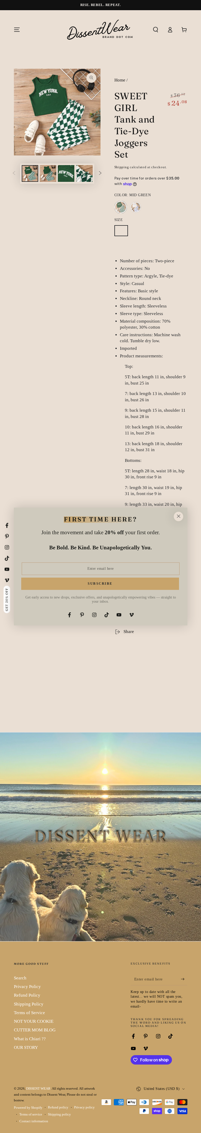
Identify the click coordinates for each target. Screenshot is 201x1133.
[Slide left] (14, 173)
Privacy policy (84, 1107)
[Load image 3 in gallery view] (66, 173)
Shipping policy (59, 1114)
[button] (155, 30)
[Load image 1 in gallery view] (30, 173)
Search (20, 977)
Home (119, 80)
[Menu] (17, 30)
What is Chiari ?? (30, 1038)
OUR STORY (26, 1047)
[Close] (178, 516)
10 (167, 232)
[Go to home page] (100, 29)
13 (123, 246)
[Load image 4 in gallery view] (84, 173)
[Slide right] (100, 173)
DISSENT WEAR (38, 1088)
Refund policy (58, 1107)
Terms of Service (29, 1012)
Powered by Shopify (28, 1107)
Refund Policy (27, 995)
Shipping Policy (28, 1004)
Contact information (33, 1121)
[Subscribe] (184, 979)
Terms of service (30, 1114)
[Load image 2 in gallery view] (48, 173)
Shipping (121, 167)
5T (123, 232)
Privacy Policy (27, 986)
